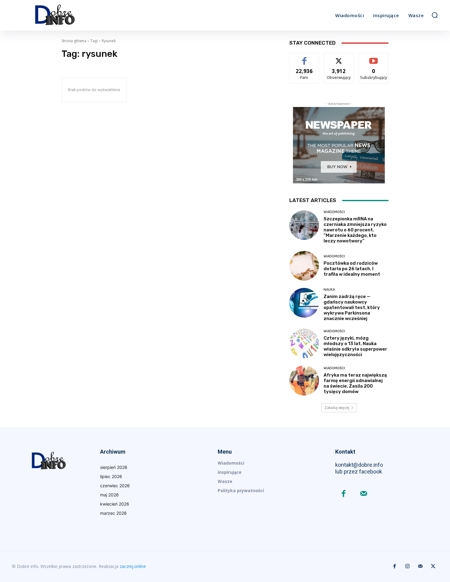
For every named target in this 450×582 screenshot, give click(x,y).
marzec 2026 (113, 513)
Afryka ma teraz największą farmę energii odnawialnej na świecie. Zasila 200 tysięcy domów (355, 383)
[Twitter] (433, 566)
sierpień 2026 (113, 467)
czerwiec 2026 (115, 485)
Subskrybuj (374, 57)
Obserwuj (339, 57)
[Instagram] (407, 566)
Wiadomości (334, 212)
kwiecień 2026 (114, 503)
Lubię (304, 57)
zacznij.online (133, 566)
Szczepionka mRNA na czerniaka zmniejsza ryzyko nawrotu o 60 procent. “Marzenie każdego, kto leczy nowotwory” (355, 230)
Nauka (329, 289)
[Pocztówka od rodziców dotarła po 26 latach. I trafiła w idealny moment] (304, 266)
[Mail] (363, 494)
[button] (434, 15)
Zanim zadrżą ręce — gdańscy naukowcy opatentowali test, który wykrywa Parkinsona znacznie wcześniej (352, 307)
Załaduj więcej (336, 407)
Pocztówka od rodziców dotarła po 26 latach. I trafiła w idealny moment (352, 268)
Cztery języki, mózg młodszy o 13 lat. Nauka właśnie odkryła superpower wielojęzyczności (355, 346)
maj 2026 (109, 494)
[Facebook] (343, 494)
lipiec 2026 (111, 476)
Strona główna (74, 40)
